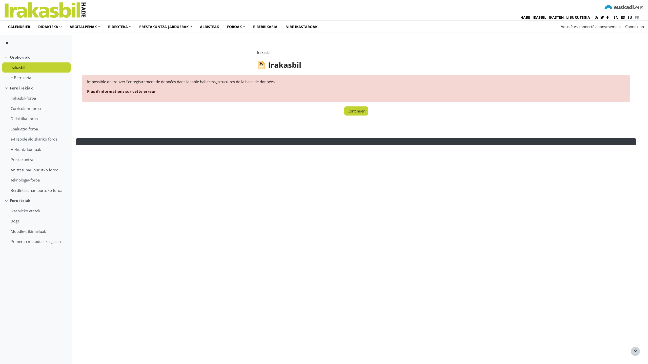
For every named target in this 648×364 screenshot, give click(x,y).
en (616, 17)
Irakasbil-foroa (23, 98)
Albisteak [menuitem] (209, 26)
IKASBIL (539, 17)
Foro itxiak (20, 200)
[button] (539, 26)
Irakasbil (18, 67)
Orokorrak (20, 57)
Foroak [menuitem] (234, 26)
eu (629, 17)
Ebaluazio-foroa (24, 128)
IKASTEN (556, 17)
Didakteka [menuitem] (48, 26)
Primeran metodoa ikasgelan (36, 241)
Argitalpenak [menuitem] (83, 26)
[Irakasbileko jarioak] (596, 17)
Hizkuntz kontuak (26, 149)
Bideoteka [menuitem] (118, 26)
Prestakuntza (22, 159)
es (623, 17)
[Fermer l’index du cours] (7, 43)
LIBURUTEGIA (578, 17)
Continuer (356, 110)
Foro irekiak (21, 87)
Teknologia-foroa (25, 180)
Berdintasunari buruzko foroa (36, 190)
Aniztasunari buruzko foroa (34, 169)
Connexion (634, 26)
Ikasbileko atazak (25, 210)
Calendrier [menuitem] (19, 26)
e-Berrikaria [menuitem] (265, 26)
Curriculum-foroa (26, 108)
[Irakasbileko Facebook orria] (607, 17)
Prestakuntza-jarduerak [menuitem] (164, 26)
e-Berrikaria (21, 77)
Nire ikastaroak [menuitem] (301, 26)
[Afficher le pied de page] (635, 351)
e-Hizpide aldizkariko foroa (34, 139)
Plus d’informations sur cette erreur (121, 91)
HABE (525, 17)
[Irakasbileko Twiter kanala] (602, 17)
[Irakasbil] (45, 8)
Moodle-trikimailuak (28, 231)
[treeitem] (36, 67)
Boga (15, 220)
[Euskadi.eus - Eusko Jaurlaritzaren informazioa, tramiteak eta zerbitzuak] (624, 7)
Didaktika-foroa (24, 118)
